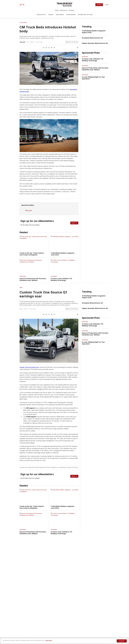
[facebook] (43, 47)
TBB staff (22, 42)
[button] (21, 5)
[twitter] (49, 47)
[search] (23, 5)
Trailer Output (41, 14)
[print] (77, 47)
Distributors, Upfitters (85, 14)
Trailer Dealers (71, 14)
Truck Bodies (60, 14)
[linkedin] (46, 47)
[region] (64, 641)
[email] (54, 47)
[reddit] (51, 47)
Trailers (50, 14)
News (21, 287)
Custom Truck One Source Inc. (29, 367)
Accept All (121, 640)
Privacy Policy (48, 640)
